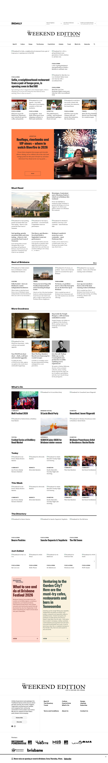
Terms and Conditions (51, 711)
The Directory (40, 44)
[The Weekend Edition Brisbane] (54, 34)
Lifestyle (61, 44)
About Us (65, 711)
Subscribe (87, 44)
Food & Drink (51, 44)
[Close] (105, 756)
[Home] (19, 23)
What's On (77, 44)
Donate (19, 722)
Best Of (15, 44)
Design (30, 44)
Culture (23, 44)
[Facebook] (12, 726)
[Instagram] (15, 726)
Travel (69, 44)
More (95, 263)
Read (32, 173)
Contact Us (84, 711)
